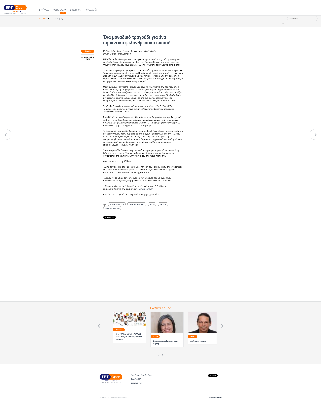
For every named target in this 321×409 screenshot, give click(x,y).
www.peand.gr (146, 189)
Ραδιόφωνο (59, 11)
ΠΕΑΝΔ (152, 204)
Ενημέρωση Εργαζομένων (141, 375)
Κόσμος (59, 18)
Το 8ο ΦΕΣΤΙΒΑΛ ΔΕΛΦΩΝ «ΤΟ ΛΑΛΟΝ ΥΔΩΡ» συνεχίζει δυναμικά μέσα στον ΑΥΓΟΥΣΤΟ (129, 337)
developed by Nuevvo (215, 397)
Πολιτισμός (90, 9)
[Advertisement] (143, 256)
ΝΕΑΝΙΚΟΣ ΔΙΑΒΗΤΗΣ (112, 208)
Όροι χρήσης (136, 383)
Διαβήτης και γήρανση (198, 341)
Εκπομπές (75, 9)
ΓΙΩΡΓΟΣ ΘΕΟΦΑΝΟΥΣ (137, 204)
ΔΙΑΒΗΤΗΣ (163, 204)
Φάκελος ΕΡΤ (136, 379)
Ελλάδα (42, 18)
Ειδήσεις (44, 9)
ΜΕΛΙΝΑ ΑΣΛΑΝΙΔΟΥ (117, 204)
